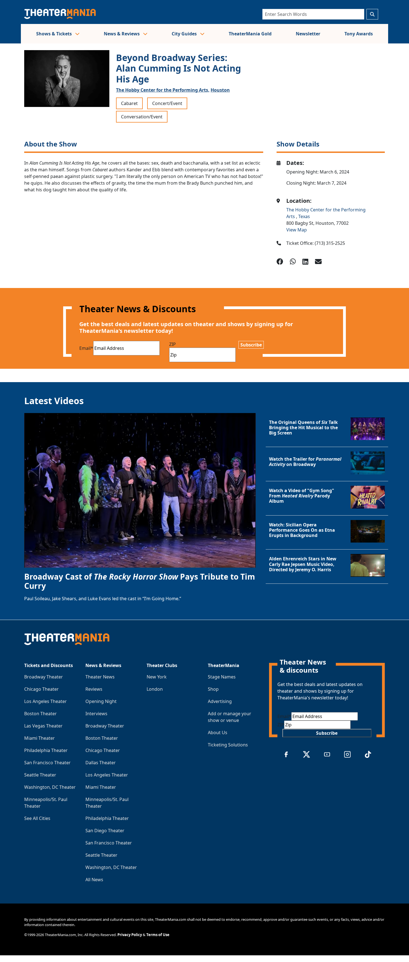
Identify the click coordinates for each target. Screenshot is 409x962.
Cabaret (129, 103)
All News (94, 879)
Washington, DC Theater (50, 787)
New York (157, 677)
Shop (213, 689)
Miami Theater (39, 738)
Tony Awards (358, 34)
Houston (220, 90)
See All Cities (37, 818)
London (155, 689)
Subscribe (251, 345)
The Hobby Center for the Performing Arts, (163, 90)
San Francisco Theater (47, 763)
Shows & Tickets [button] (54, 34)
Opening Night (101, 701)
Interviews (96, 713)
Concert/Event (167, 103)
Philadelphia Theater (46, 750)
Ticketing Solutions (228, 745)
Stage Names (222, 677)
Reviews (93, 689)
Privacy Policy (129, 934)
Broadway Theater (43, 677)
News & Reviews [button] (122, 34)
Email (86, 348)
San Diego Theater (104, 830)
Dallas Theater (100, 763)
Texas (304, 216)
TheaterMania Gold (250, 34)
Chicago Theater (41, 689)
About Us (217, 732)
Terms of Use (157, 934)
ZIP (172, 344)
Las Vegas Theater (43, 726)
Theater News (100, 677)
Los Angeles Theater (45, 701)
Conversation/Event (141, 117)
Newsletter (308, 34)
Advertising (220, 701)
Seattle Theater (40, 775)
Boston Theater (40, 713)
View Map (296, 230)
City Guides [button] (185, 34)
